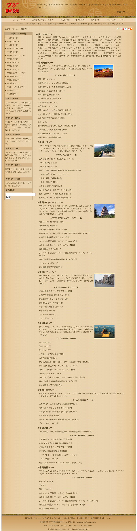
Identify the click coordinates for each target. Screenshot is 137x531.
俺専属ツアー (96, 20)
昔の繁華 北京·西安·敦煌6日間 (50, 267)
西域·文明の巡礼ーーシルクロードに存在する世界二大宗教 (62, 377)
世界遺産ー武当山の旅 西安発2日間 (51, 91)
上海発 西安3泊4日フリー (49, 182)
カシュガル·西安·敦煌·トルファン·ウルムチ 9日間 (58, 241)
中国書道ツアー (13, 94)
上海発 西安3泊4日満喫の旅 (50, 178)
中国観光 (58, 529)
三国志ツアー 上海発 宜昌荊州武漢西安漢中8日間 (58, 404)
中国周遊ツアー (13, 83)
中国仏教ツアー (13, 90)
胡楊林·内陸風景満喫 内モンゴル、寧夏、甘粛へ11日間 (60, 463)
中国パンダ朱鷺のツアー (16, 87)
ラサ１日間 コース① (47, 314)
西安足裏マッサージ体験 (47, 106)
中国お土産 (111, 20)
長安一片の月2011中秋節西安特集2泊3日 (55, 194)
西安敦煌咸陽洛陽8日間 (48, 226)
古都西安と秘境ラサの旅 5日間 (51, 303)
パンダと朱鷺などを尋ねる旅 (112, 24)
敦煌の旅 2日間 (45, 346)
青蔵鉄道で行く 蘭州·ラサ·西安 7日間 (53, 299)
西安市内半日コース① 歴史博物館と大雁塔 (54, 87)
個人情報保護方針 (98, 518)
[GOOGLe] (126, 29)
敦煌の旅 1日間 (45, 350)
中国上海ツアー (13, 45)
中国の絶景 (72, 24)
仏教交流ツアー (95, 24)
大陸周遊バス (61, 24)
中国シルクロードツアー (16, 73)
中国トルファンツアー (16, 55)
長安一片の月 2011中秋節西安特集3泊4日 (55, 198)
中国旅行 (51, 529)
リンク (109, 518)
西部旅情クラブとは (33, 518)
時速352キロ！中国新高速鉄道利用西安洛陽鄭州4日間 (60, 170)
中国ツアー (25, 29)
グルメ (122, 20)
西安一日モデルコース (46, 79)
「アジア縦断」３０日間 (48, 423)
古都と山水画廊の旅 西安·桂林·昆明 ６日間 (55, 443)
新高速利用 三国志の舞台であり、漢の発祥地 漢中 (57, 126)
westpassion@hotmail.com (86, 522)
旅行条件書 (47, 518)
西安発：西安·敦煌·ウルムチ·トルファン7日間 (57, 245)
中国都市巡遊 (82, 24)
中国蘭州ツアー (13, 66)
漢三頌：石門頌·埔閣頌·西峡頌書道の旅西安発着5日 (59, 419)
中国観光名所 (77, 529)
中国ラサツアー (13, 69)
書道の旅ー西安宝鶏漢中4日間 (50, 137)
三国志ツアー (41, 24)
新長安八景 (42, 122)
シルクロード (18, 24)
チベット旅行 (30, 24)
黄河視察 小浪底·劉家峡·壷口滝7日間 (53, 229)
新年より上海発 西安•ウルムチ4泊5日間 (55, 190)
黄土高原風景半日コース (47, 102)
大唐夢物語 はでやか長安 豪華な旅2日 (53, 130)
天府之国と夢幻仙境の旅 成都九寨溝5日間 (55, 439)
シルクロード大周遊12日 (48, 263)
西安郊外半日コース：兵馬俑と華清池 (53, 83)
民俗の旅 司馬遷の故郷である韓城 (51, 118)
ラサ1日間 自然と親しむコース (51, 307)
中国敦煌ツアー (13, 52)
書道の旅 (51, 24)
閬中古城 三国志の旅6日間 (49, 416)
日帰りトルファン (46, 489)
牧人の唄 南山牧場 (46, 481)
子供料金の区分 (83, 518)
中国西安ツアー (13, 38)
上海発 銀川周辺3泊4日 (48, 163)
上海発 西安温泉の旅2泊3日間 (50, 186)
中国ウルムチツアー (15, 49)
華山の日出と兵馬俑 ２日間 (48, 95)
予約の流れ (58, 518)
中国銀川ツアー (13, 59)
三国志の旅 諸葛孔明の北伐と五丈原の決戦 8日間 (58, 412)
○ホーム (15, 29)
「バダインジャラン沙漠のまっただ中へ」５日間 (58, 455)
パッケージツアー (20, 20)
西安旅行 (85, 529)
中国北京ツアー (13, 42)
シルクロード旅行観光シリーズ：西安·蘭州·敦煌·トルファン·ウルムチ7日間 (68, 501)
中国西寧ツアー (13, 62)
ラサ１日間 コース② (47, 311)
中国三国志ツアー (14, 80)
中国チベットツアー (15, 76)
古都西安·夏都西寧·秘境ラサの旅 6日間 (54, 237)
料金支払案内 (69, 518)
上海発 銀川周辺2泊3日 (48, 167)
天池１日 (42, 485)
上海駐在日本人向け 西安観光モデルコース (56, 159)
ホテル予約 (80, 20)
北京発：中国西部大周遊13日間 (51, 222)
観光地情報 (65, 20)
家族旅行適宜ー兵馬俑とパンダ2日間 (52, 134)
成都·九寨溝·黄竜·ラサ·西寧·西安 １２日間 (55, 291)
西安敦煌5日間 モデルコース (50, 249)
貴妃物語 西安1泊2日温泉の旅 (49, 99)
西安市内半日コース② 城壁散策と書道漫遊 (54, 110)
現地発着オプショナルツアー (43, 20)
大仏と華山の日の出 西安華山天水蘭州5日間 (55, 114)
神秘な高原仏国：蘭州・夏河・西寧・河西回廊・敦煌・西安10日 (64, 233)
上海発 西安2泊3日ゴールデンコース (54, 174)
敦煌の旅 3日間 (45, 342)
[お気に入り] (131, 29)
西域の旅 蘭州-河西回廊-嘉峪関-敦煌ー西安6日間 (58, 259)
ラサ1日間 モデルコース (48, 318)
